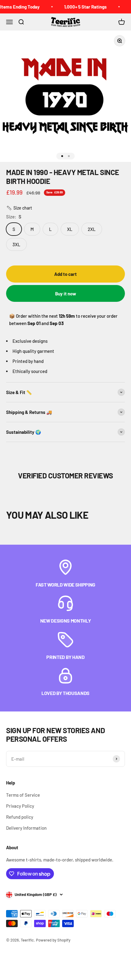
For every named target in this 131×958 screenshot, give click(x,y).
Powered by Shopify (53, 940)
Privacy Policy (20, 806)
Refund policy (19, 817)
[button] (19, 208)
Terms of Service (23, 795)
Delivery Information (26, 828)
